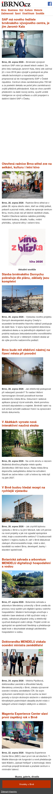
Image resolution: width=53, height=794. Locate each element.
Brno (3, 10)
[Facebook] (50, 4)
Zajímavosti (7, 13)
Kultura (29, 10)
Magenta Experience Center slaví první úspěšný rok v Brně (25, 715)
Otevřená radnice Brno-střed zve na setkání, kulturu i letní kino (27, 165)
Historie (38, 10)
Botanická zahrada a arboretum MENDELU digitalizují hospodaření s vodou (26, 563)
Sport (18, 13)
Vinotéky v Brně (26, 784)
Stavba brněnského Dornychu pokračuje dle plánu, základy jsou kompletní (25, 277)
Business (13, 10)
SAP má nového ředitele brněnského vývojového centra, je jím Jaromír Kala (25, 23)
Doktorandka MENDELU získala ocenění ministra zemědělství (24, 643)
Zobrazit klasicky (9, 791)
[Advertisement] (26, 131)
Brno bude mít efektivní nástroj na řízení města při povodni (26, 351)
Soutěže (40, 13)
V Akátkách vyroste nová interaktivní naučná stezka (20, 423)
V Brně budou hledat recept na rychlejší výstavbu (23, 489)
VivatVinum (28, 13)
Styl (21, 10)
